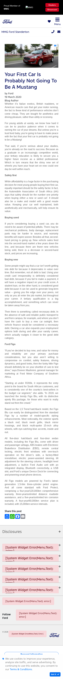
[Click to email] (59, 32)
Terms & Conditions (21, 669)
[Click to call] (53, 32)
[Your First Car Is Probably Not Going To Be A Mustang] (31, 55)
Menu (57, 24)
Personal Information (32, 654)
